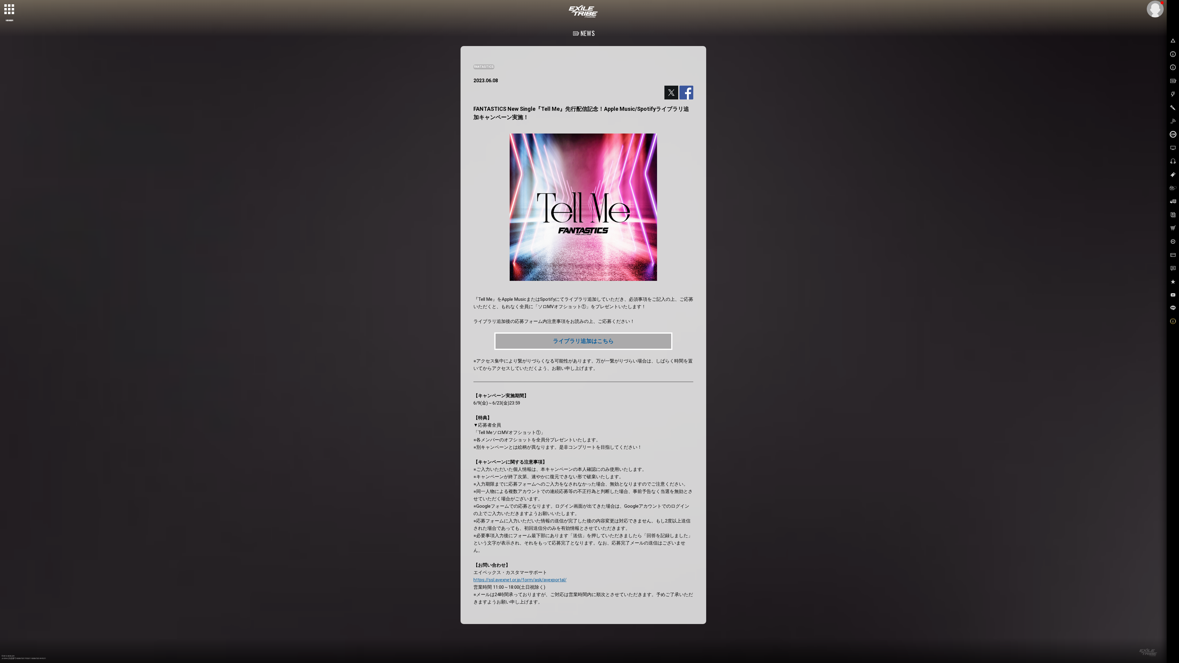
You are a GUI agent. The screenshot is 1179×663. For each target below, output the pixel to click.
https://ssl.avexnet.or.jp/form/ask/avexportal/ (519, 580)
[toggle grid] (10, 9)
